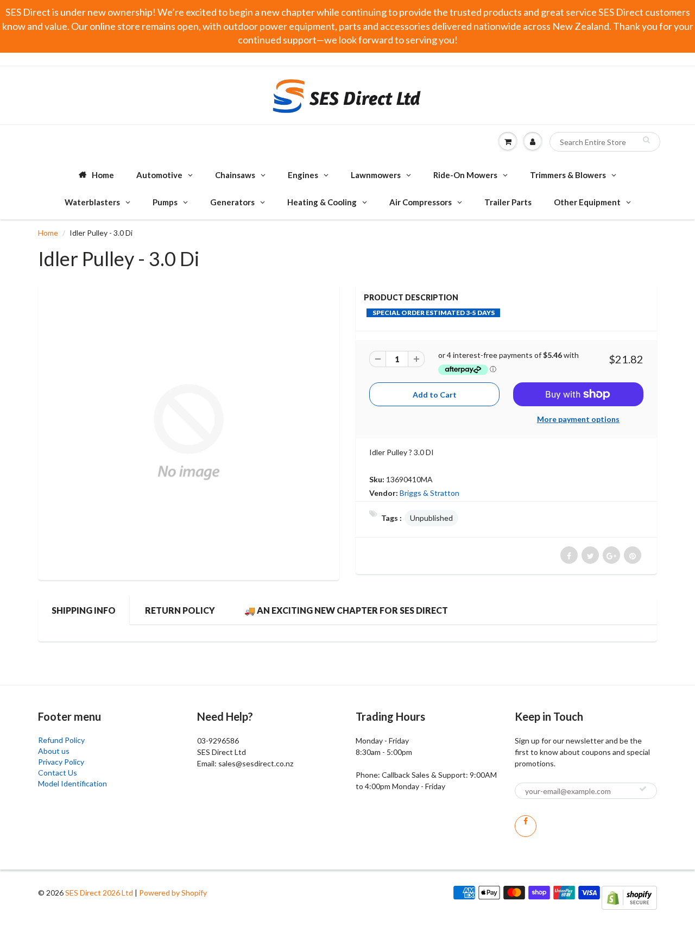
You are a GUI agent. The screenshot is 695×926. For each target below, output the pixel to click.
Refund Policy (61, 740)
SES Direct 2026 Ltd (99, 892)
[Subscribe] (643, 789)
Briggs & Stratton (429, 492)
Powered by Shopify (173, 892)
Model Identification (72, 783)
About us (54, 750)
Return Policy (180, 610)
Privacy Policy (61, 761)
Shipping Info (84, 610)
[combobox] (604, 142)
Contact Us (57, 772)
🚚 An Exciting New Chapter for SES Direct (346, 610)
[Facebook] (525, 826)
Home (48, 232)
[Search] (646, 140)
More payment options (578, 419)
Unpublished (431, 517)
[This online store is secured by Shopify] (629, 897)
